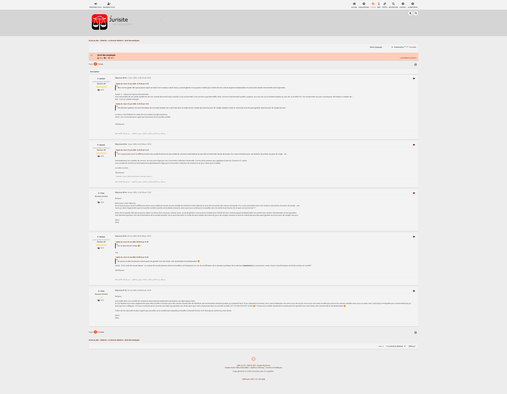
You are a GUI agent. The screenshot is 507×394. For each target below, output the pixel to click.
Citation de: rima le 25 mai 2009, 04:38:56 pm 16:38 (132, 242)
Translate (412, 47)
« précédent (404, 58)
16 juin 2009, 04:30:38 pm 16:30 (133, 144)
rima (101, 58)
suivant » (413, 58)
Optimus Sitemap (257, 367)
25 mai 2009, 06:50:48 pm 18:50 (133, 236)
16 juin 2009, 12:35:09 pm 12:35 (133, 192)
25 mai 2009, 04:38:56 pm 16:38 (133, 290)
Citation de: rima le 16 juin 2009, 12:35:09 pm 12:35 (132, 84)
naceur (102, 78)
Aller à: (381, 346)
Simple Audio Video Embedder (237, 367)
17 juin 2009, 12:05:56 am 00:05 (133, 78)
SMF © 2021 (251, 365)
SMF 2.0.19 (241, 365)
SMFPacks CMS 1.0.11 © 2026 (253, 379)
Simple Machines (263, 365)
